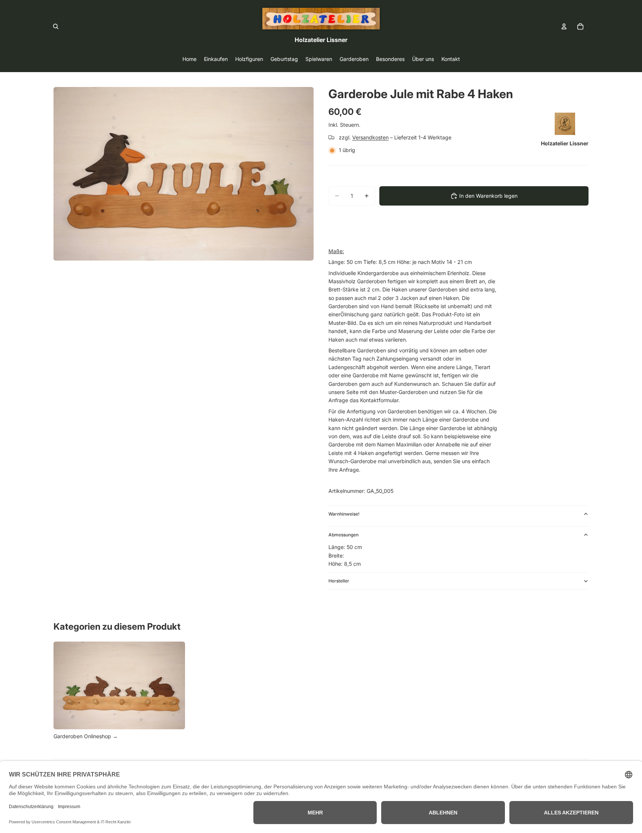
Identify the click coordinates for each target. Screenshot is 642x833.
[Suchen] (56, 26)
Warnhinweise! (344, 514)
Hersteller (338, 581)
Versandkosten (370, 137)
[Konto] (564, 26)
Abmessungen (343, 534)
